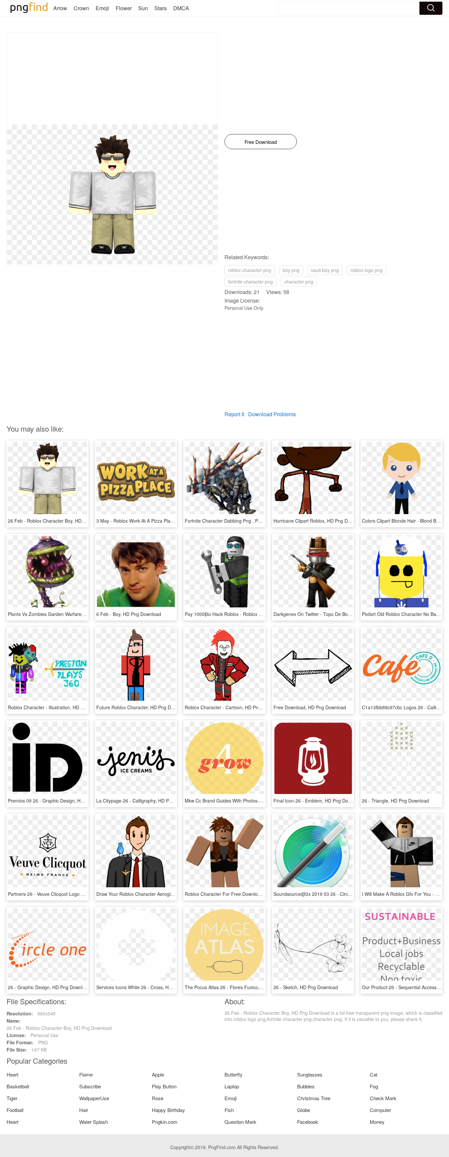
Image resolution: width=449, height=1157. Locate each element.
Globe (303, 1109)
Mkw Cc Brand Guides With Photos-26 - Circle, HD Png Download (253, 800)
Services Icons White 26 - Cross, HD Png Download (149, 987)
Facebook (307, 1121)
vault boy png (325, 270)
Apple (158, 1074)
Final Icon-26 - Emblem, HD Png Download (318, 800)
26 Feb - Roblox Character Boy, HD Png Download (60, 520)
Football (15, 1109)
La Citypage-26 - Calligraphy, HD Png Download (146, 800)
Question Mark (240, 1121)
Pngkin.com (164, 1121)
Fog (374, 1086)
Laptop (232, 1086)
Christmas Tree (313, 1098)
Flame (86, 1074)
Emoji (102, 8)
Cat (373, 1074)
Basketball (18, 1086)
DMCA (181, 8)
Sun (143, 8)
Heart (12, 1074)
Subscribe (90, 1086)
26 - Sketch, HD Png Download (305, 987)
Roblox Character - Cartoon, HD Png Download (234, 707)
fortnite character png (250, 281)
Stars (160, 8)
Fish (229, 1109)
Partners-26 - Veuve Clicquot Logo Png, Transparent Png (67, 894)
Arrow (60, 8)
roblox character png (249, 270)
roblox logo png (366, 270)
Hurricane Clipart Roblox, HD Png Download (319, 520)
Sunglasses (309, 1074)
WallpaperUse (94, 1098)
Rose (157, 1098)
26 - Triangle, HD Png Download (395, 800)
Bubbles (306, 1086)
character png (298, 281)
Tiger (12, 1098)
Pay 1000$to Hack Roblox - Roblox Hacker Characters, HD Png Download (262, 614)
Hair (83, 1109)
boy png (291, 270)
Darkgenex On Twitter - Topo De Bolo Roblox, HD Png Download (340, 614)
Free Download (261, 141)
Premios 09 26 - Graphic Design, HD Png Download (61, 800)
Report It (234, 414)
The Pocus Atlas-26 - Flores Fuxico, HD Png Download (242, 987)
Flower (124, 8)
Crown (81, 8)
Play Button (164, 1086)
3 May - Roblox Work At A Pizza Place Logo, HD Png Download (162, 520)
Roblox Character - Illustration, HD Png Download (59, 707)
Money (377, 1121)
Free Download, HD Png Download (309, 707)
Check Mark (383, 1098)
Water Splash (93, 1121)
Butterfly (234, 1074)
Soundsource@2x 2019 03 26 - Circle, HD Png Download (332, 894)
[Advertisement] (112, 79)
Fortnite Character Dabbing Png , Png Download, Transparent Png (254, 520)
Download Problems (272, 414)
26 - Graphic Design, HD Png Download (49, 987)
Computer (380, 1109)
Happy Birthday (168, 1109)
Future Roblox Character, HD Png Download (142, 707)
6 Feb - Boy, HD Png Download (128, 614)
